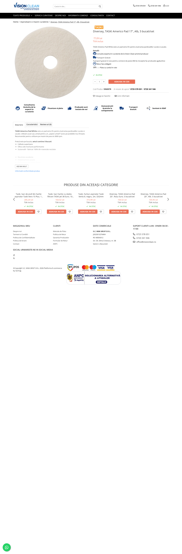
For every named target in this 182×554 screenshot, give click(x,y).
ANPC (55, 244)
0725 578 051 (142, 234)
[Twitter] (14, 258)
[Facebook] (14, 255)
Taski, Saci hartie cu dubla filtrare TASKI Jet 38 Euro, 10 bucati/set (59, 195)
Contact (110, 15)
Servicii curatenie (44, 15)
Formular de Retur (60, 240)
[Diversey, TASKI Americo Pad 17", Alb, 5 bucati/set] (51, 62)
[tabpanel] (51, 62)
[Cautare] (100, 6)
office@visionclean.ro (146, 241)
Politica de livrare (20, 240)
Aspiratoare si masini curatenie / (35, 22)
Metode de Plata (59, 231)
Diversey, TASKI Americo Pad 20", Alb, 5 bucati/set (153, 195)
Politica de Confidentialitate (24, 237)
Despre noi (60, 15)
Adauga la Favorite (102, 96)
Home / (16, 22)
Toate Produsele (22, 15)
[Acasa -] (26, 6)
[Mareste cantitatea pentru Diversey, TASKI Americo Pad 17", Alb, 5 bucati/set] (104, 82)
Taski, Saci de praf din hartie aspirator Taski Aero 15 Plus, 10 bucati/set (29, 195)
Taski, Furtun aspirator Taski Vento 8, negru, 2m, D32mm (91, 195)
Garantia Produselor (61, 237)
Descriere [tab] (19, 125)
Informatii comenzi (78, 15)
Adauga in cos (121, 81)
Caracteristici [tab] (32, 124)
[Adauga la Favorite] (38, 212)
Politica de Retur (59, 234)
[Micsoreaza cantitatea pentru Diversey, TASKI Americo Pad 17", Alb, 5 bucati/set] (95, 82)
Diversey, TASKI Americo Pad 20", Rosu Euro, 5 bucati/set (122, 195)
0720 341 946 (142, 238)
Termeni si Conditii (20, 234)
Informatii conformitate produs (27, 171)
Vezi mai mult (22, 166)
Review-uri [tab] (45, 124)
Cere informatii (123, 96)
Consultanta (97, 15)
